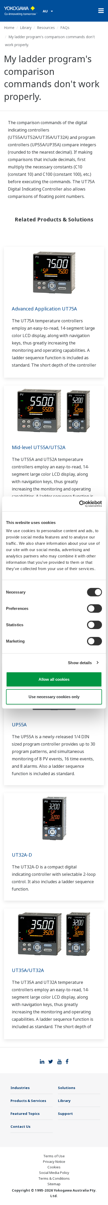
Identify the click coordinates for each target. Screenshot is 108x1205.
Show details (80, 662)
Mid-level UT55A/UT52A (39, 447)
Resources (46, 27)
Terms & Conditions (54, 1178)
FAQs (64, 27)
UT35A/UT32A (28, 970)
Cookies (54, 1167)
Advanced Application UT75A (44, 308)
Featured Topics (25, 1113)
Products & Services (28, 1100)
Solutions (66, 1087)
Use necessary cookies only (54, 696)
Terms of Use (54, 1156)
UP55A (19, 724)
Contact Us (20, 1126)
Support (65, 1113)
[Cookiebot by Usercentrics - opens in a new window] (79, 504)
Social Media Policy (54, 1172)
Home (9, 27)
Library (25, 27)
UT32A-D (22, 855)
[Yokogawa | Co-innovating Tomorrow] (20, 11)
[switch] (94, 608)
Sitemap (54, 1184)
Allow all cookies (54, 679)
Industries (20, 1087)
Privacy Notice (54, 1161)
